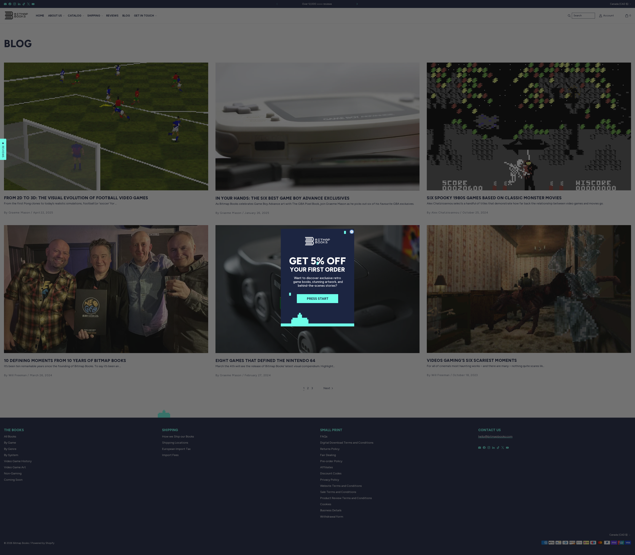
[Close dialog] (351, 231)
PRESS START (317, 299)
